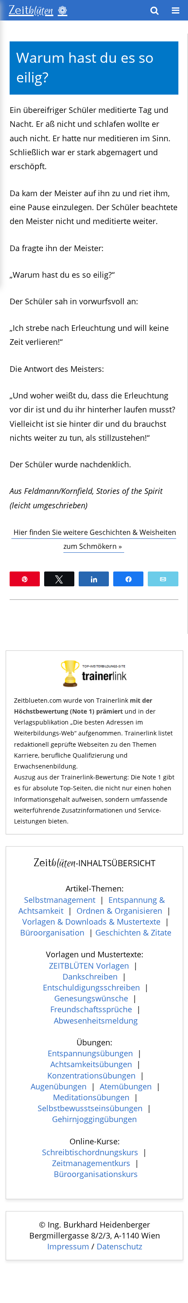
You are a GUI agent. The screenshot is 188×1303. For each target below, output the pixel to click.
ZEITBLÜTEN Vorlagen (89, 965)
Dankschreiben (90, 976)
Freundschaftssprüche (91, 1009)
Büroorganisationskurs (96, 1174)
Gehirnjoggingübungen (94, 1119)
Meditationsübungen (91, 1097)
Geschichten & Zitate (133, 932)
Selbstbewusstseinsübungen (90, 1108)
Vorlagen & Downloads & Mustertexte (91, 921)
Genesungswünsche (91, 998)
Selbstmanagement (59, 900)
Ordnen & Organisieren (119, 910)
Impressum (68, 1246)
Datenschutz (119, 1246)
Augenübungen (59, 1086)
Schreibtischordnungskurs (90, 1152)
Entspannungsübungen (90, 1053)
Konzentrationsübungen (91, 1075)
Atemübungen (126, 1086)
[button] (175, 10)
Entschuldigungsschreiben (91, 987)
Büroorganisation (52, 932)
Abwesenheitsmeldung (96, 1020)
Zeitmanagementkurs (91, 1163)
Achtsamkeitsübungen (91, 1064)
